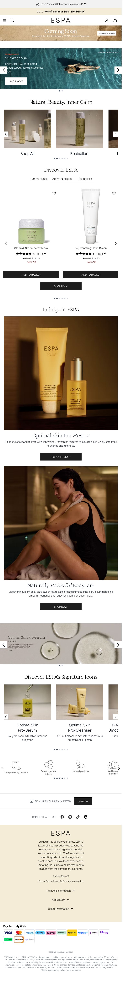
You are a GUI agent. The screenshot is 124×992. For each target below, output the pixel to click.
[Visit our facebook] (62, 817)
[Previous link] (5, 134)
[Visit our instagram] (70, 817)
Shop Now (16, 81)
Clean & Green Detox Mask (31, 248)
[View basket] (115, 20)
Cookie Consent (61, 876)
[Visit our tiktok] (78, 817)
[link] (107, 20)
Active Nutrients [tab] (62, 179)
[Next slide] (118, 70)
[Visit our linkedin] (85, 817)
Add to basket (31, 274)
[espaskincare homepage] (61, 20)
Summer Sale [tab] (38, 179)
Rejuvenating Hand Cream (91, 248)
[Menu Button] (4, 20)
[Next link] (115, 134)
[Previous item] (5, 243)
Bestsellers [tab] (85, 179)
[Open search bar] (12, 20)
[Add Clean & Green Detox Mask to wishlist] (54, 193)
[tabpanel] (60, 243)
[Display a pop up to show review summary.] (45, 253)
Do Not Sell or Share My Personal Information (60, 881)
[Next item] (115, 243)
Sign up (83, 801)
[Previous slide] (3, 70)
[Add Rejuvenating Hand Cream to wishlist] (114, 193)
